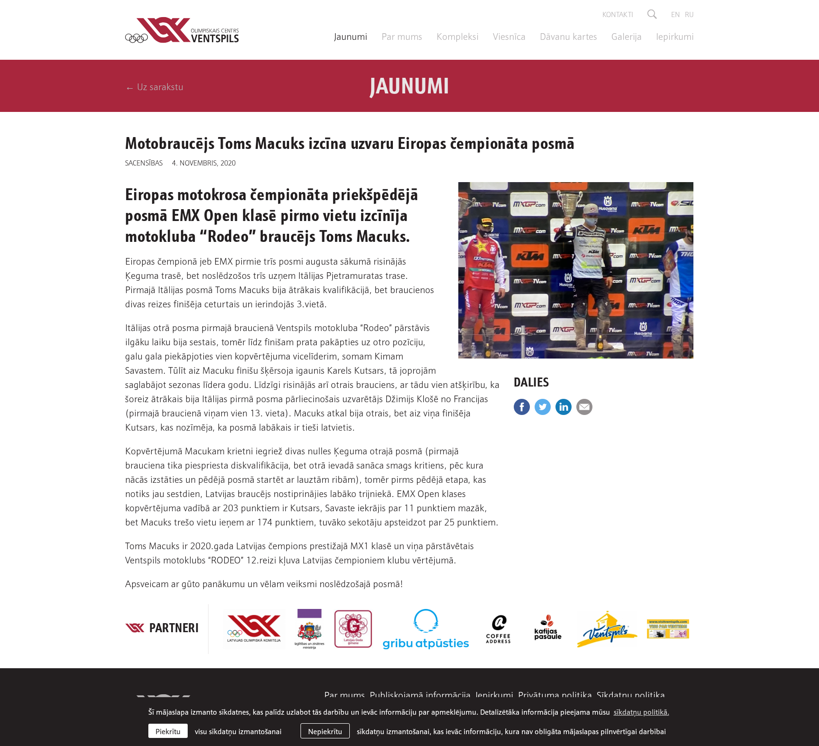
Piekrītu (168, 731)
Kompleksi (458, 35)
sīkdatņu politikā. (641, 711)
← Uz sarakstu (154, 86)
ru (689, 13)
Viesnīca (509, 35)
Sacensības (144, 162)
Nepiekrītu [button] (325, 731)
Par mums (402, 35)
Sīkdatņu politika (631, 694)
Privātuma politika (555, 694)
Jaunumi (350, 35)
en (675, 13)
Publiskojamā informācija (420, 694)
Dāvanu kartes (568, 35)
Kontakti (617, 13)
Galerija (626, 35)
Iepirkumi (675, 35)
